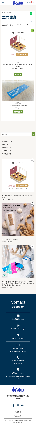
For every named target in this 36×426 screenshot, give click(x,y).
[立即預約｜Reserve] (18, 335)
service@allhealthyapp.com (18, 351)
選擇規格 (18, 74)
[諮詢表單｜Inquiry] (18, 315)
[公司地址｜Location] (18, 369)
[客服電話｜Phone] (18, 357)
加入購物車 (18, 112)
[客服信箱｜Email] (18, 344)
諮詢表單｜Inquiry (18, 319)
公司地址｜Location (18, 373)
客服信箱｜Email (18, 348)
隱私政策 (18, 412)
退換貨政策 (18, 416)
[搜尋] (33, 134)
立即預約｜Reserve (18, 338)
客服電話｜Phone (18, 360)
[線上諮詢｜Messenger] (18, 325)
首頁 (3, 12)
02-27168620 (18, 363)
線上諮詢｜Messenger (18, 329)
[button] (2, 2)
